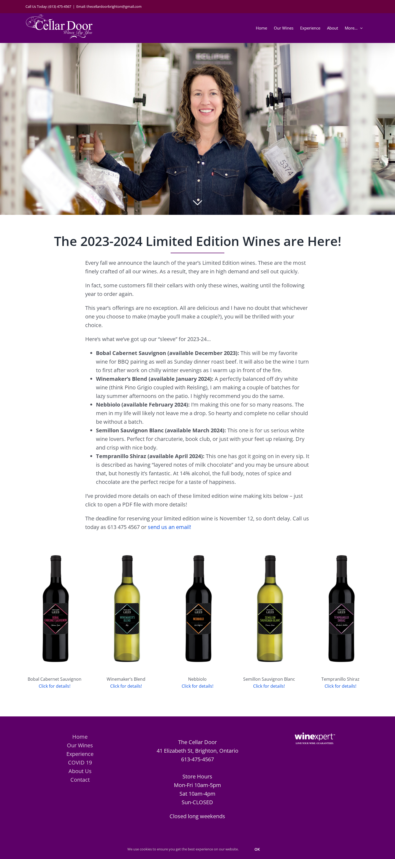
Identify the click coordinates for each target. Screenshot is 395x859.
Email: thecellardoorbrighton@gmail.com (109, 6)
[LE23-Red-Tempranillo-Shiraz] (340, 544)
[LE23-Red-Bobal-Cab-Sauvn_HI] (54, 544)
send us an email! (169, 527)
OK (257, 849)
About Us (80, 771)
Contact (80, 779)
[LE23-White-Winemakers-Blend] (126, 544)
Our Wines (80, 745)
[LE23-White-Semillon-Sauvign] (269, 544)
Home (80, 736)
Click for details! (54, 686)
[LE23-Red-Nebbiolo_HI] (197, 544)
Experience (80, 753)
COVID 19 (80, 762)
